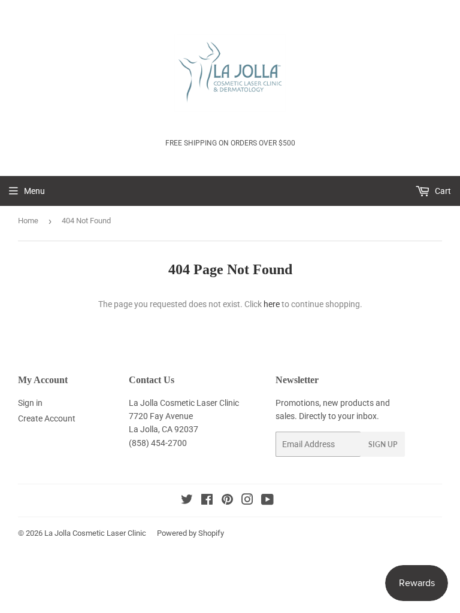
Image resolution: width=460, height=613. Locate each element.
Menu (34, 191)
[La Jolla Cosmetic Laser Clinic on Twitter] (187, 501)
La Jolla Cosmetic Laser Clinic (95, 533)
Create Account (46, 418)
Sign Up (382, 444)
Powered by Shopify (190, 533)
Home (28, 220)
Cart (442, 191)
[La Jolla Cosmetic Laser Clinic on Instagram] (247, 501)
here (272, 304)
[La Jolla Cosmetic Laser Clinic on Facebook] (207, 501)
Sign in (30, 403)
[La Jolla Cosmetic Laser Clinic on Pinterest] (227, 501)
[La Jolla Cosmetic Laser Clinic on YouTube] (267, 501)
